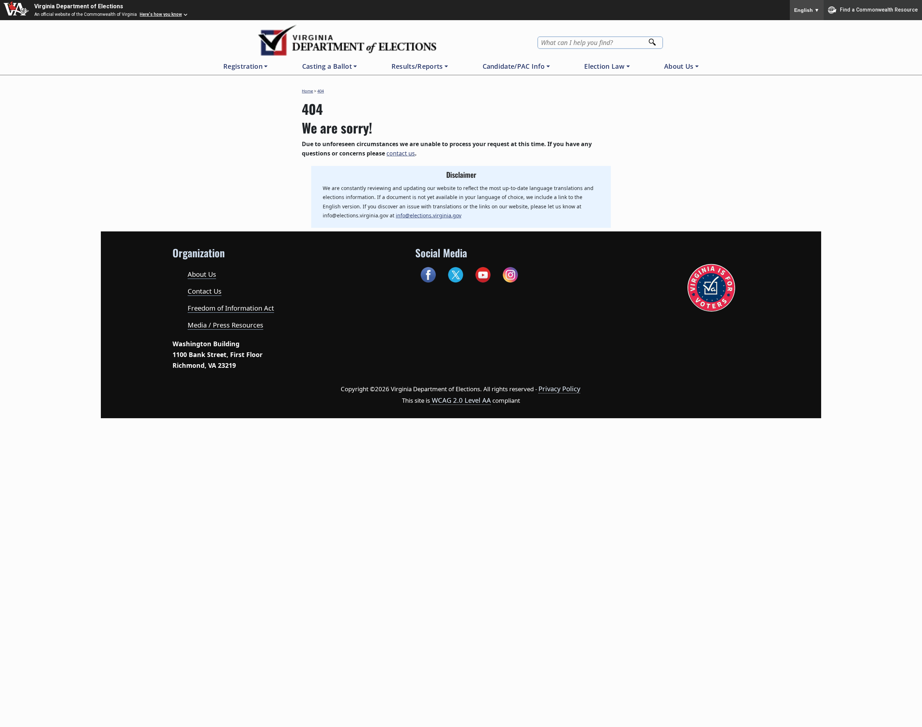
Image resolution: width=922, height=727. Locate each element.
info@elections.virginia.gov (428, 215)
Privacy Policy (559, 388)
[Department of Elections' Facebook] (428, 273)
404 (320, 91)
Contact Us (204, 290)
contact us (400, 153)
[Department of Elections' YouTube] (483, 273)
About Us (202, 274)
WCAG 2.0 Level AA (460, 400)
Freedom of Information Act (231, 307)
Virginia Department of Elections (78, 6)
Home (307, 91)
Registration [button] (243, 66)
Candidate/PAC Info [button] (514, 66)
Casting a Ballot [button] (327, 66)
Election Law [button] (604, 66)
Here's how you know (161, 14)
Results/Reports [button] (417, 66)
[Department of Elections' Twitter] (455, 273)
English (806, 10)
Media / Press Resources (225, 324)
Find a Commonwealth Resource (879, 9)
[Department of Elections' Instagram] (510, 273)
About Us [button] (679, 66)
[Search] (653, 40)
